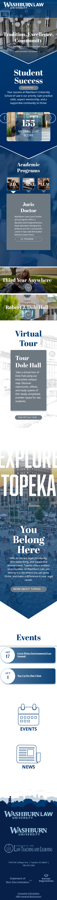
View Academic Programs (26, 51)
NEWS (28, 767)
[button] (5, 118)
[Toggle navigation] (5, 14)
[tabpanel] (28, 222)
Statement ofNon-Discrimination (17, 880)
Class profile (27, 88)
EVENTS (28, 729)
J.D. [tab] (13, 184)
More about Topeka (27, 589)
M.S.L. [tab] (29, 184)
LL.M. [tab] (45, 184)
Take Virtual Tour (27, 417)
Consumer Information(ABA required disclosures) (28, 895)
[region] (28, 533)
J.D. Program (27, 239)
